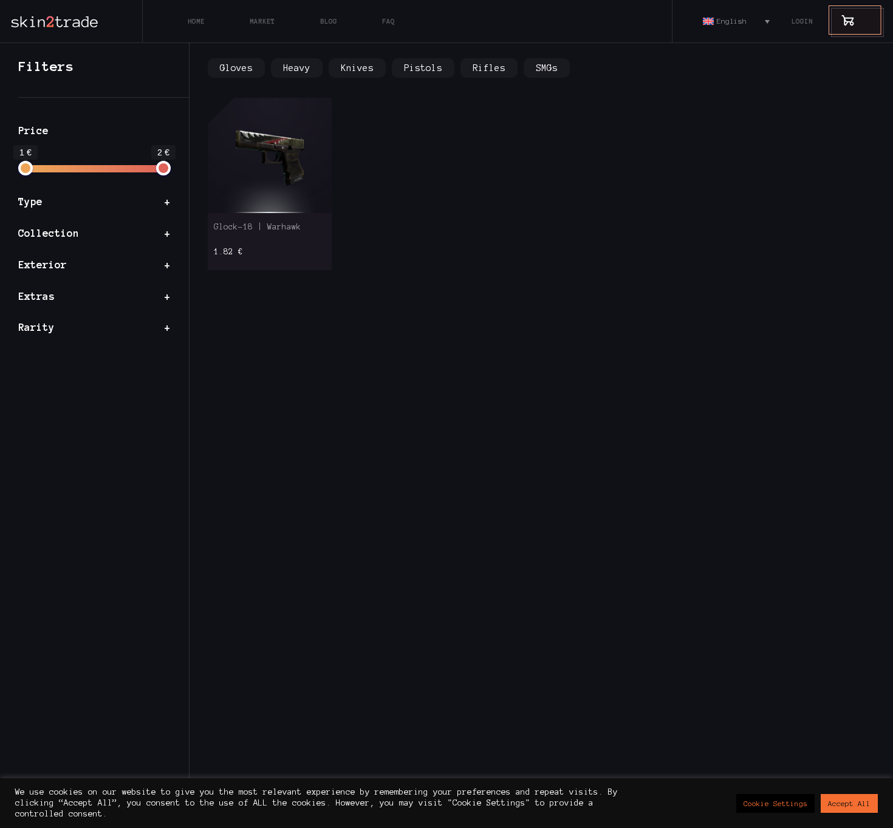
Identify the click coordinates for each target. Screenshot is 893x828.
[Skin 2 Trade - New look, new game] (82, 21)
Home (196, 21)
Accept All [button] (849, 803)
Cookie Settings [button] (775, 803)
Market (262, 21)
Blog (328, 21)
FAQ (388, 21)
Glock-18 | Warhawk (257, 227)
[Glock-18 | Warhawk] (270, 155)
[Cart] (842, 19)
